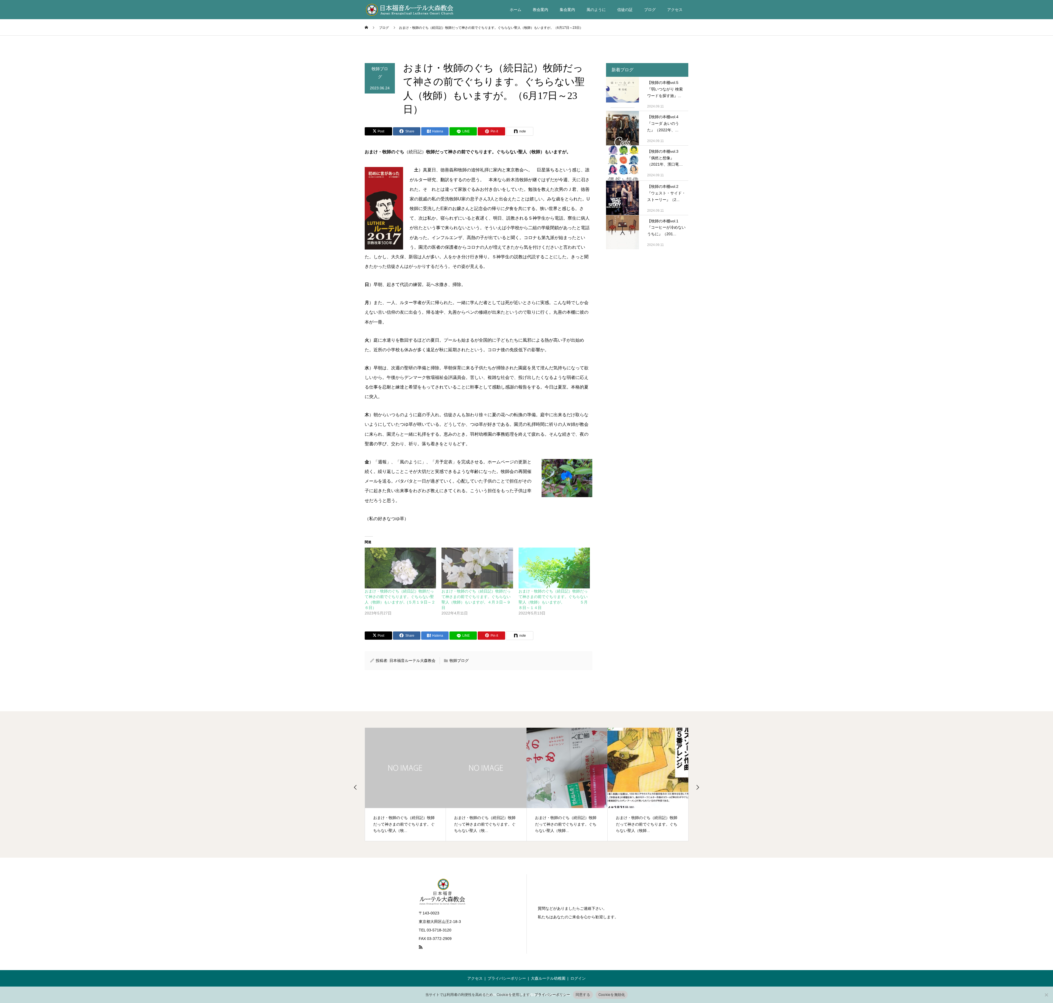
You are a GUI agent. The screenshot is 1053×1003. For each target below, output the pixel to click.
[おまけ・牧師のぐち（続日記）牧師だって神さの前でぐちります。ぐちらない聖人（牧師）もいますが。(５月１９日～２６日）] (400, 568)
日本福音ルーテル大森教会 (412, 660)
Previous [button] (355, 787)
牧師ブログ (380, 72)
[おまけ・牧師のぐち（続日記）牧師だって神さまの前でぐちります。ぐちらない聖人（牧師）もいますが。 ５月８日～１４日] (554, 568)
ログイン (578, 978)
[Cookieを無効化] (1046, 995)
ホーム (515, 9)
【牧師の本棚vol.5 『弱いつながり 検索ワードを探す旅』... (665, 89)
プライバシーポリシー (507, 978)
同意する (583, 994)
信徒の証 (625, 9)
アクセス (675, 9)
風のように (596, 9)
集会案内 (567, 9)
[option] (405, 784)
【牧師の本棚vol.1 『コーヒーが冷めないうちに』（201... (666, 227)
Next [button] (697, 787)
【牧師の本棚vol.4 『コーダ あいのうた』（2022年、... (663, 123)
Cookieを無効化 (611, 994)
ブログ (650, 9)
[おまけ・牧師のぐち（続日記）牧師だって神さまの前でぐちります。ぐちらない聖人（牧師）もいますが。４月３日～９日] (477, 568)
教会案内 (540, 9)
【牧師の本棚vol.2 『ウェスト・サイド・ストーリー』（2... (666, 193)
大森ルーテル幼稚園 (548, 978)
